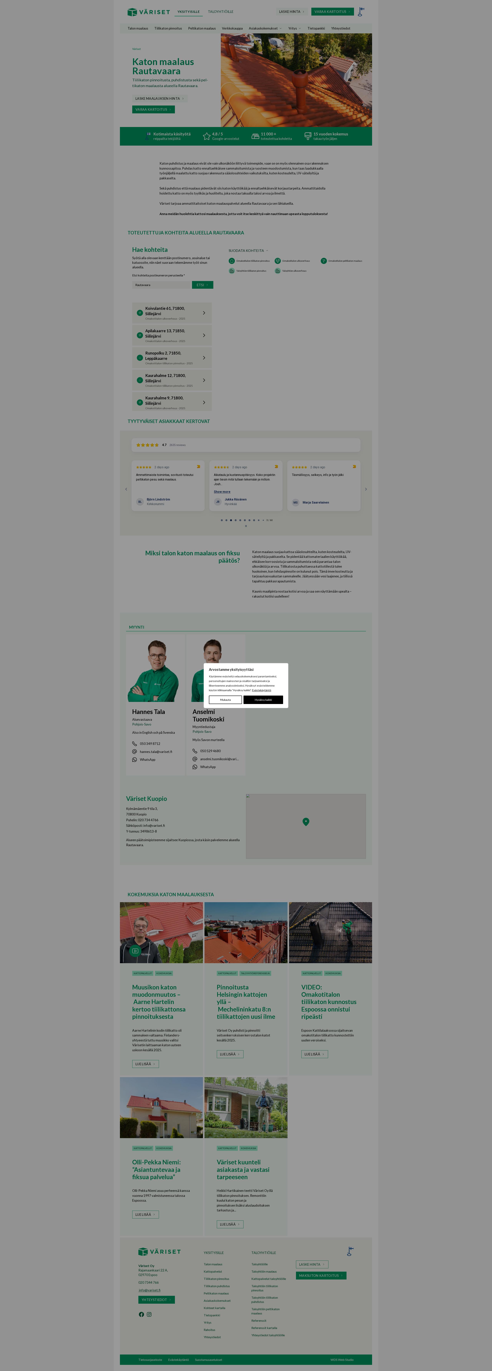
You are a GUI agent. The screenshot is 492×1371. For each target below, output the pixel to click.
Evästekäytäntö (261, 690)
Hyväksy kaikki (263, 699)
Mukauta (225, 699)
